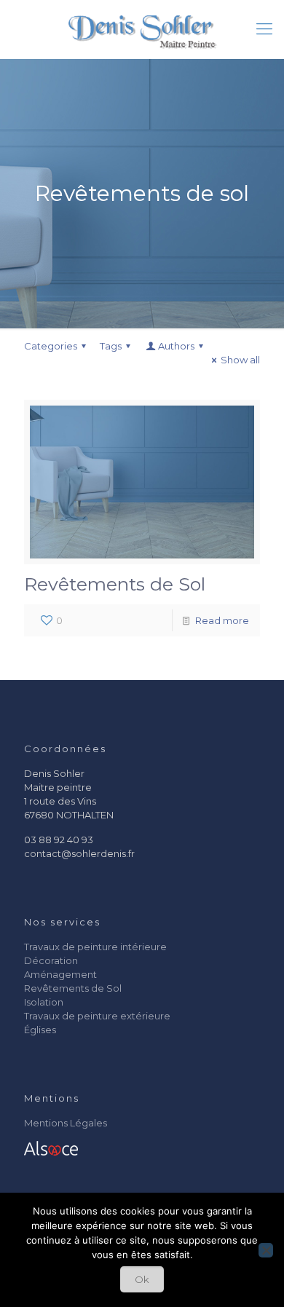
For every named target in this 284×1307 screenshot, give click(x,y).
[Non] (266, 1250)
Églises (40, 1029)
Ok (142, 1279)
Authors (176, 346)
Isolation (43, 1002)
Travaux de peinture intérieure (95, 946)
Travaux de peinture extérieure (97, 1016)
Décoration (51, 960)
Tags (111, 346)
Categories (50, 346)
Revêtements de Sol (114, 584)
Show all (240, 360)
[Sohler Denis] (142, 29)
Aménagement (60, 974)
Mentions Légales (65, 1123)
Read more (222, 620)
